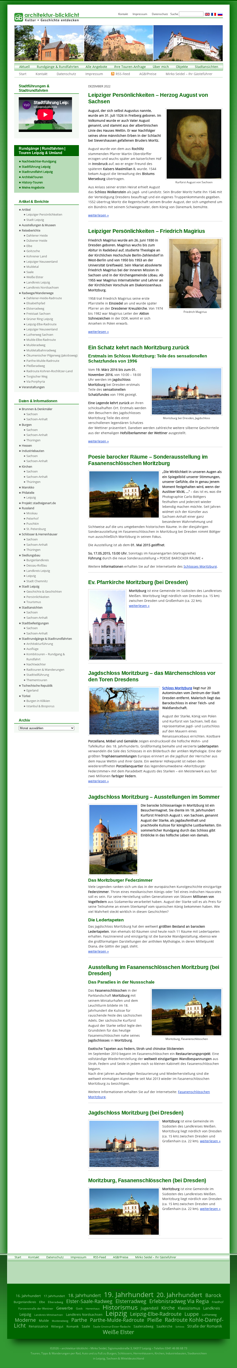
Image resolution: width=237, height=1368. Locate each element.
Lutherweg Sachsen (39, 334)
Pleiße (154, 1319)
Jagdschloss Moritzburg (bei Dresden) (136, 1113)
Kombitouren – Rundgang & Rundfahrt (45, 656)
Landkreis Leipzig (38, 282)
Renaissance (38, 1326)
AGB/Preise (147, 74)
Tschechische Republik (37, 685)
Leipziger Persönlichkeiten (44, 214)
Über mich (161, 66)
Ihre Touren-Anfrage (130, 66)
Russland (28, 508)
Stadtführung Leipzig (36, 167)
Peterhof (32, 518)
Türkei (26, 696)
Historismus (120, 1307)
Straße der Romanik (204, 1326)
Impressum (94, 74)
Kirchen (27, 466)
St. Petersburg (36, 529)
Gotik (79, 1308)
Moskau (31, 513)
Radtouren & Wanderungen (45, 669)
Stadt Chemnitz (37, 581)
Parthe (79, 1319)
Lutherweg (209, 1315)
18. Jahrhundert (84, 1295)
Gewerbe (64, 1308)
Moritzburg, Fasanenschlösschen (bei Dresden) (147, 1180)
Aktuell (24, 66)
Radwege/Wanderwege (37, 293)
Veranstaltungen (33, 387)
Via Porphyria (35, 381)
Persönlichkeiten (37, 597)
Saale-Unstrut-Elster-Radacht (112, 1326)
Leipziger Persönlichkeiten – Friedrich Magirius (146, 231)
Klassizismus (189, 1308)
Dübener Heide (36, 240)
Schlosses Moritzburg (200, 566)
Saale (30, 272)
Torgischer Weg (36, 376)
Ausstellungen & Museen (39, 225)
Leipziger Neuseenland (42, 261)
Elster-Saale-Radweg (89, 1301)
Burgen (27, 425)
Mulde (44, 1320)
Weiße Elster (34, 277)
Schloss (179, 1326)
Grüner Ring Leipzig (39, 319)
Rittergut (57, 1326)
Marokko (28, 487)
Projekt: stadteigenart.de (39, 503)
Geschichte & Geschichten (44, 591)
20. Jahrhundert (179, 1294)
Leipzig (31, 497)
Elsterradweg (35, 308)
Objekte (182, 66)
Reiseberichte (31, 230)
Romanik (72, 1326)
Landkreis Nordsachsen (42, 287)
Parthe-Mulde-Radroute (42, 361)
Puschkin (32, 523)
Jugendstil (149, 1308)
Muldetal (32, 267)
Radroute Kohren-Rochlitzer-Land (49, 371)
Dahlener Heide (37, 235)
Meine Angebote (33, 187)
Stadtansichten (206, 66)
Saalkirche (164, 1326)
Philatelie (28, 493)
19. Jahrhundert (128, 1294)
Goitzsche (33, 251)
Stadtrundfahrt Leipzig (37, 172)
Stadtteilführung (37, 675)
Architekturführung (39, 644)
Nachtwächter (36, 664)
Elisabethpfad (35, 303)
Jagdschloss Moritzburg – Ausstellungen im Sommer (153, 797)
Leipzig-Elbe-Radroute (41, 324)
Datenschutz (66, 74)
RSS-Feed (123, 74)
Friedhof (217, 1302)
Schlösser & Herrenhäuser (39, 534)
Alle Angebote (96, 66)
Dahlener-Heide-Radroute (44, 298)
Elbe (29, 246)
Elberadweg (55, 1302)
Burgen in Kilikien (38, 701)
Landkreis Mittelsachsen (48, 1314)
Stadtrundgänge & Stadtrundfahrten (47, 639)
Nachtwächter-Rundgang (39, 161)
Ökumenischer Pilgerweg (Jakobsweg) (52, 355)
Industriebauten (33, 451)
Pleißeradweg (35, 366)
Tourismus (33, 602)
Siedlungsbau (31, 555)
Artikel (26, 209)
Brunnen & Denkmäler (37, 409)
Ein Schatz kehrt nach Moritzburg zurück (138, 347)
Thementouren (36, 680)
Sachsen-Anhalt (37, 419)
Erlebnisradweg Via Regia (179, 1301)
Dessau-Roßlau (36, 565)
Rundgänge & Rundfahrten (58, 66)
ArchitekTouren (32, 177)
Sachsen (32, 414)
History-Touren (32, 182)
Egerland (32, 690)
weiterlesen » (98, 215)
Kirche (168, 1307)
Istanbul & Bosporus (40, 706)
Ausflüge (32, 649)
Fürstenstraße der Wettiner (35, 1308)
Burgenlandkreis (37, 560)
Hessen (27, 445)
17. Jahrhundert (54, 1296)
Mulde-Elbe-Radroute (41, 340)
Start (22, 74)
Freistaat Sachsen (38, 313)
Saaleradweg (143, 1326)
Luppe (191, 1314)
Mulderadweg (35, 345)
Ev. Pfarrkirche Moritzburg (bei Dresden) (138, 582)
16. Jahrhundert (28, 1295)
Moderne (25, 1320)
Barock (213, 1295)
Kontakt (41, 74)
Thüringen (33, 440)
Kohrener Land (36, 256)
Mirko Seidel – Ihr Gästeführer (189, 74)
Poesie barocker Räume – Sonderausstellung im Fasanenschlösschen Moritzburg (148, 460)
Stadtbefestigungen (35, 623)
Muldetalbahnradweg (41, 350)
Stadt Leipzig (35, 220)
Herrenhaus (93, 1308)
